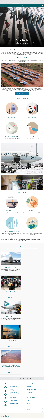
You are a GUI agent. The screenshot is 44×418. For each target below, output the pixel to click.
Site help (11, 404)
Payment (28, 407)
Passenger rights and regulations (32, 389)
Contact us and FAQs (13, 400)
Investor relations (12, 390)
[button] (1, 5)
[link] (10, 273)
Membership (28, 409)
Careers (12, 389)
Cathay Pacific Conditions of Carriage (33, 387)
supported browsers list (15, 3)
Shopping (28, 403)
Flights (28, 400)
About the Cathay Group (14, 386)
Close (42, 0)
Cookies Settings (29, 392)
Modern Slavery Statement (31, 390)
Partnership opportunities (14, 393)
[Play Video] (22, 74)
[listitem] (11, 263)
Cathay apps (12, 387)
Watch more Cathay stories (23, 94)
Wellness (28, 404)
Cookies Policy (7, 416)
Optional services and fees (14, 403)
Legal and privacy (29, 386)
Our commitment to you (13, 392)
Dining (28, 406)
